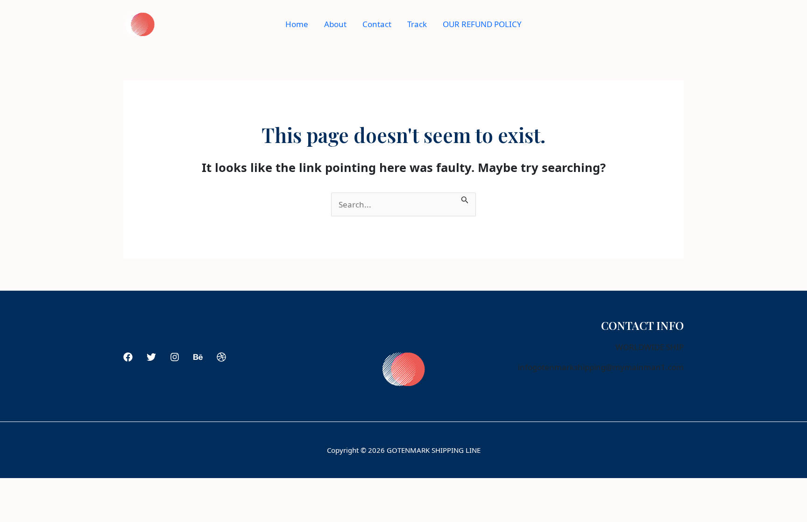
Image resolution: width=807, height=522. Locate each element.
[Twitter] (151, 357)
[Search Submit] (465, 199)
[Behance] (198, 357)
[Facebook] (128, 357)
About (335, 24)
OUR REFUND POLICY (482, 24)
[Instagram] (174, 357)
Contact (376, 24)
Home (296, 24)
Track (417, 24)
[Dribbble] (221, 357)
